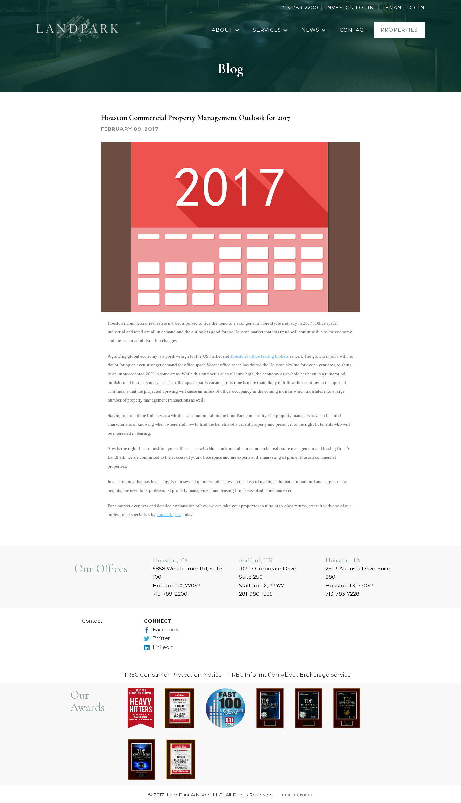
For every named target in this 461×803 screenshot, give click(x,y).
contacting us (169, 514)
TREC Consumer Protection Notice (173, 675)
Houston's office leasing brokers (260, 356)
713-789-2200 (299, 8)
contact (353, 30)
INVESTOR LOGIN (349, 8)
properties (399, 30)
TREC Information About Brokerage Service (289, 675)
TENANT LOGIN (403, 8)
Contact (92, 621)
